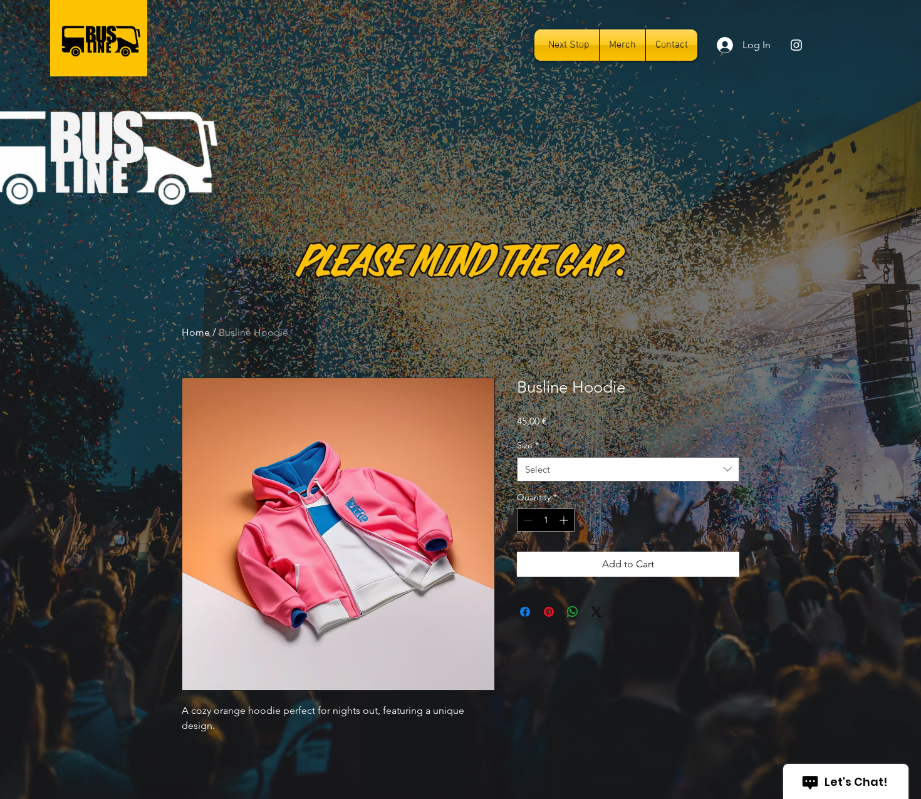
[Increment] (565, 520)
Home (196, 332)
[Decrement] (526, 520)
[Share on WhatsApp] (572, 611)
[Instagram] (796, 45)
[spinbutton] (545, 520)
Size (528, 445)
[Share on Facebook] (525, 611)
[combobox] (628, 469)
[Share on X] (596, 611)
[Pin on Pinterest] (548, 611)
